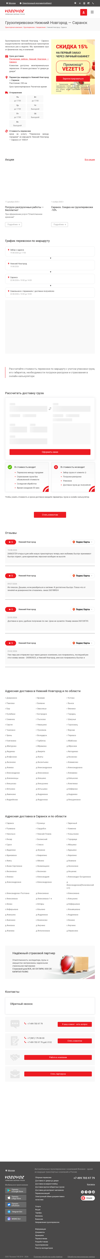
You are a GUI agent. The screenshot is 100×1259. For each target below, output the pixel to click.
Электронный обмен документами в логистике (49, 1198)
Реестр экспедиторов (44, 1248)
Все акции (90, 159)
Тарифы (38, 1213)
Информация (40, 1229)
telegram (86, 1193)
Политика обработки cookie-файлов (48, 1257)
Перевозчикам (41, 1239)
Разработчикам (41, 1242)
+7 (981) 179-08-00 (35, 1038)
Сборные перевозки (43, 1177)
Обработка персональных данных (81, 1257)
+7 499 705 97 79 (35, 1024)
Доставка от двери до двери (47, 1181)
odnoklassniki (89, 1193)
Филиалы (39, 1216)
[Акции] (80, 3)
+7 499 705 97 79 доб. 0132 (39, 1042)
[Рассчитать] (84, 3)
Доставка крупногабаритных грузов (49, 1187)
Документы (40, 1232)
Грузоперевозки (41, 1245)
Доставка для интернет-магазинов (49, 1190)
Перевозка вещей (42, 1193)
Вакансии (39, 1219)
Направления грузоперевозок (47, 1222)
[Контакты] (93, 3)
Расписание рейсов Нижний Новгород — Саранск (29, 60)
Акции (37, 1210)
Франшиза (39, 1235)
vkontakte (82, 1193)
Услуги (38, 1206)
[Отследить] (89, 3)
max (93, 1193)
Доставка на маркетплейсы (46, 1184)
